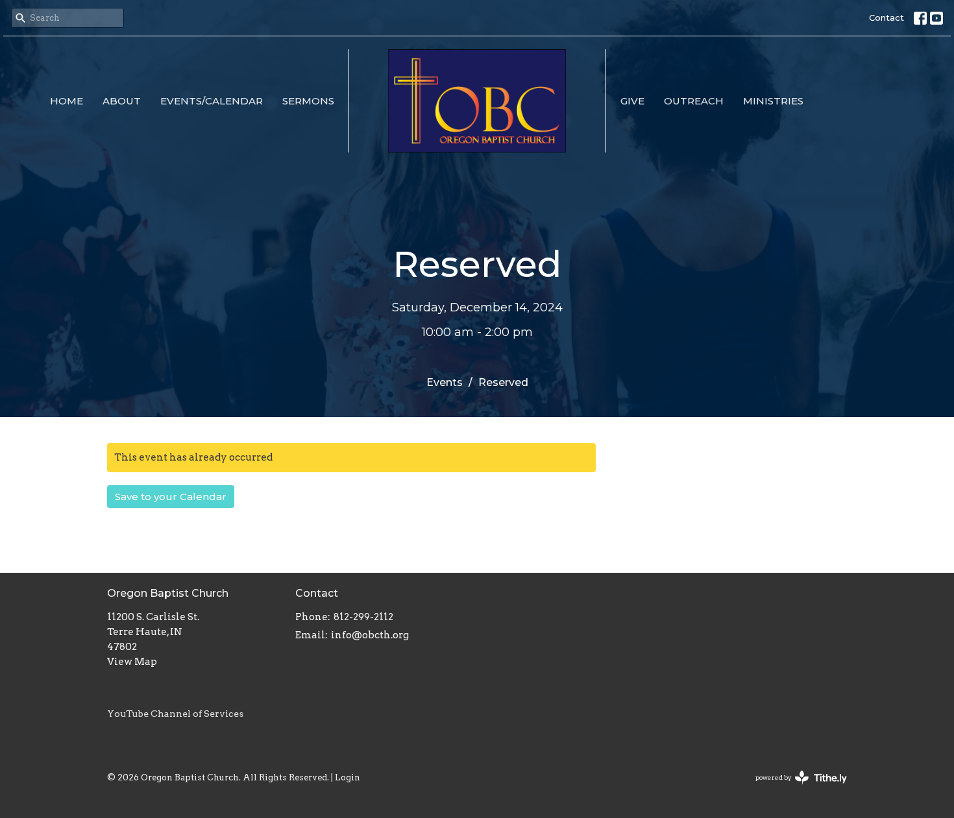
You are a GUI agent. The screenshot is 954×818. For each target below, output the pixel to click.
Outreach (694, 101)
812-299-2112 (363, 617)
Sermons (308, 101)
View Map (132, 662)
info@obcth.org (370, 635)
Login (347, 777)
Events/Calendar (211, 101)
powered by (794, 788)
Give (632, 101)
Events (444, 382)
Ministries (773, 101)
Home (66, 101)
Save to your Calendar (170, 496)
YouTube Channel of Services (175, 713)
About (122, 101)
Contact (886, 17)
